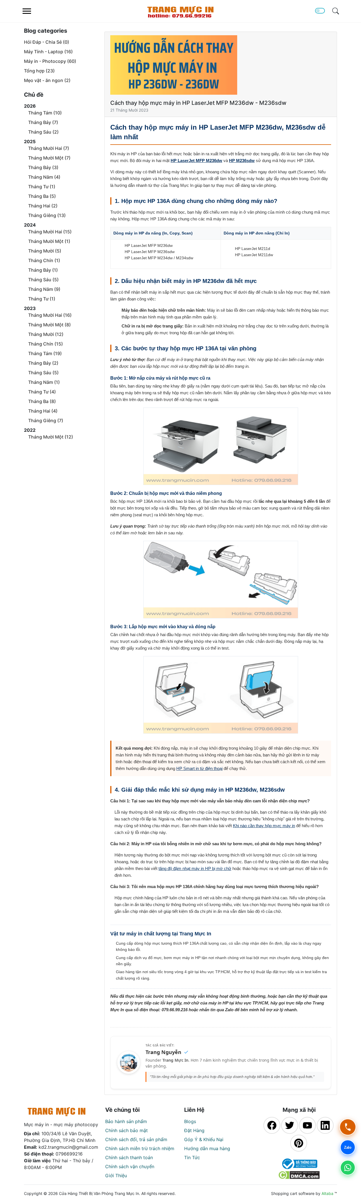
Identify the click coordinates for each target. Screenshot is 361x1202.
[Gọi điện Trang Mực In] (347, 1127)
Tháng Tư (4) (42, 392)
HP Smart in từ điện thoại (199, 768)
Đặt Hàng (194, 1130)
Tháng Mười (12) (45, 334)
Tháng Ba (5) (42, 196)
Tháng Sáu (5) (43, 279)
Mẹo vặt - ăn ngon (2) (47, 80)
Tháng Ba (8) (42, 401)
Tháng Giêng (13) (47, 215)
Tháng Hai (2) (43, 206)
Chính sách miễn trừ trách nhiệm (139, 1148)
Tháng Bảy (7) (43, 122)
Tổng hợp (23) (39, 71)
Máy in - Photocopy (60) (50, 61)
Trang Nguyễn (163, 1052)
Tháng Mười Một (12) (50, 437)
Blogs (190, 1121)
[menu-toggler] (27, 11)
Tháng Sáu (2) (43, 132)
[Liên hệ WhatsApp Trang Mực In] (347, 1167)
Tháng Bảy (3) (43, 167)
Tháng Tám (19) (45, 353)
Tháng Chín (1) (44, 260)
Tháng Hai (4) (43, 411)
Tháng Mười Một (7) (49, 158)
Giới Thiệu (116, 1175)
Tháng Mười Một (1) (49, 241)
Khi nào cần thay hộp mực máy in (264, 825)
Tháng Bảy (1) (43, 270)
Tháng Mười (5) (44, 251)
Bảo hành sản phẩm (126, 1121)
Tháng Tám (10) (45, 113)
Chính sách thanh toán (129, 1157)
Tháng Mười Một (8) (49, 324)
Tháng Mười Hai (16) (50, 315)
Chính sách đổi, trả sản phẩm (136, 1139)
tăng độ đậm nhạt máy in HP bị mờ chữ (195, 868)
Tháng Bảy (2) (43, 363)
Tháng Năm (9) (44, 289)
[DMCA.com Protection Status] (299, 1175)
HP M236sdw (242, 160)
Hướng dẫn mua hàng (207, 1148)
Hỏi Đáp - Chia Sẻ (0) (46, 42)
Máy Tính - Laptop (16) (48, 51)
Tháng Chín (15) (45, 344)
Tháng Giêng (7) (45, 420)
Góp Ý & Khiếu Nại (203, 1139)
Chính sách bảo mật (126, 1130)
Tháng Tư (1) (41, 186)
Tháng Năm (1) (44, 382)
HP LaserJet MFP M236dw (196, 160)
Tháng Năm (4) (44, 177)
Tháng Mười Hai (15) (50, 231)
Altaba (327, 1193)
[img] (335, 11)
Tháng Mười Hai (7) (48, 148)
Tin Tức (192, 1157)
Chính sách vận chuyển (129, 1166)
